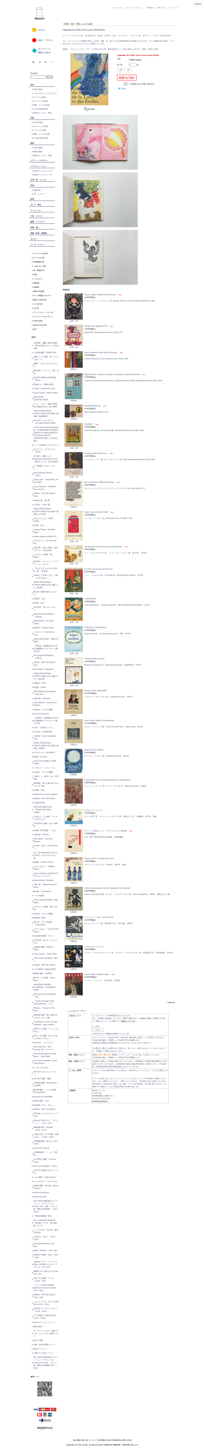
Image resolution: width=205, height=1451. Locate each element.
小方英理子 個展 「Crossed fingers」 (44, 1160)
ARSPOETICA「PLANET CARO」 (43, 622)
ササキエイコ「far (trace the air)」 (44, 542)
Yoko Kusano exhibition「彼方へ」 (45, 959)
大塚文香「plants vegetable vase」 (44, 737)
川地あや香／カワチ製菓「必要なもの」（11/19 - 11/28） (46, 1135)
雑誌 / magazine (40, 300)
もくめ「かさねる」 (41, 1067)
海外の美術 (37, 152)
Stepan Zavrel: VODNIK (94, 750)
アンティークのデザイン (43, 317)
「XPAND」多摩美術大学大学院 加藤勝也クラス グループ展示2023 (45, 648)
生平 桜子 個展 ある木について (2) (45, 1171)
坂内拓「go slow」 (41, 757)
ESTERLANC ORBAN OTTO (96, 326)
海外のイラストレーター (43, 175)
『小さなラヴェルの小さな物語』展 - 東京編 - (45, 569)
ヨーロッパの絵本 (40, 101)
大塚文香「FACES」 (41, 835)
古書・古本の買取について (44, 1345)
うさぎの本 (37, 304)
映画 (32, 199)
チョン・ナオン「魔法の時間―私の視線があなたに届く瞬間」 (46, 405)
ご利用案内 (149, 8)
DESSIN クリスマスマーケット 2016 (46, 1114)
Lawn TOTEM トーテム (43, 728)
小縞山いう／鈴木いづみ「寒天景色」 (46, 777)
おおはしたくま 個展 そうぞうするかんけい (45, 818)
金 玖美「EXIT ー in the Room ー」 (45, 847)
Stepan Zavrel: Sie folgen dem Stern (99, 858)
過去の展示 (37, 1327)
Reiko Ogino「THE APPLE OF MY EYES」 (45, 481)
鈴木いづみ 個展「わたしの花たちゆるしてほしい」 (45, 1037)
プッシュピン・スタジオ (43, 312)
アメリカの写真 (39, 130)
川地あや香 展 (39, 803)
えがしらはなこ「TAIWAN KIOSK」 (44, 867)
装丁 (35, 329)
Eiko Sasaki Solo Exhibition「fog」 (44, 995)
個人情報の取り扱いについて (84, 1440)
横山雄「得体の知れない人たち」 (45, 593)
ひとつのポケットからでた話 (45, 1181)
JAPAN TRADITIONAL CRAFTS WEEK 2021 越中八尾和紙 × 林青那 (46, 745)
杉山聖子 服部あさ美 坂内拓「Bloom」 (44, 378)
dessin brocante (40, 325)
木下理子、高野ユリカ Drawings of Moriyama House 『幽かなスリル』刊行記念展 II (45, 459)
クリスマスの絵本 (40, 253)
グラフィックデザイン (39, 160)
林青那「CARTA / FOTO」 (43, 862)
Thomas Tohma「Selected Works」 (44, 530)
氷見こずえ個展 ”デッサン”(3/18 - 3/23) (43, 1279)
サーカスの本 (38, 258)
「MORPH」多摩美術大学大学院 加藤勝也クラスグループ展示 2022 (45, 720)
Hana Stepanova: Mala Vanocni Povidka (101, 352)
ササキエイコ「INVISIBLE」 (44, 752)
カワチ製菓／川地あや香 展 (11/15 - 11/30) (44, 1316)
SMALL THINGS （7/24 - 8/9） (45, 1250)
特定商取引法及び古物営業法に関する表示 (115, 1440)
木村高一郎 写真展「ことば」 (45, 830)
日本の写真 (37, 122)
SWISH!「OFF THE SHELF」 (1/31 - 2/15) (45, 1296)
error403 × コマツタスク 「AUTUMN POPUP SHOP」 (45, 421)
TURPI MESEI (90, 599)
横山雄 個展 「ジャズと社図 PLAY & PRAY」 (45, 1091)
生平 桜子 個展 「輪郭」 (43, 1079)
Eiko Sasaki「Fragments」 (44, 669)
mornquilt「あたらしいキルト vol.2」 (45, 941)
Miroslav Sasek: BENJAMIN (95, 691)
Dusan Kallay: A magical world (96, 974)
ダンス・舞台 (35, 205)
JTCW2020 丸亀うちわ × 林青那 (45, 824)
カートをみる (118, 8)
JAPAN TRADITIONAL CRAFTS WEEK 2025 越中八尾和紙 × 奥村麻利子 (46, 413)
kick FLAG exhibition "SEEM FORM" (44, 762)
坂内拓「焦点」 (39, 603)
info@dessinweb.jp (100, 1101)
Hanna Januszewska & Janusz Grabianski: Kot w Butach (107, 888)
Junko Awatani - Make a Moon (45, 393)
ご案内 (33, 337)
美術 (32, 143)
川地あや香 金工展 (41, 500)
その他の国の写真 (40, 138)
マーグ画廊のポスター (42, 296)
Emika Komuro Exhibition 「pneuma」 (43, 615)
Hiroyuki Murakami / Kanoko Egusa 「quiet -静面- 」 (44, 1055)
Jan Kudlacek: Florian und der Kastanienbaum (103, 547)
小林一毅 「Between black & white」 (45, 885)
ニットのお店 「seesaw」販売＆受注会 (45, 1231)
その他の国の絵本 (40, 109)
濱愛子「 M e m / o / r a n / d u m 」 (45, 365)
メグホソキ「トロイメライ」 (45, 768)
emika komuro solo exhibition (45, 794)
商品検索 (34, 73)
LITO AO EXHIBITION (42, 732)
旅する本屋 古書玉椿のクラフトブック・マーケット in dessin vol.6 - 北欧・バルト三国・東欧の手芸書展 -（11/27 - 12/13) (45, 1206)
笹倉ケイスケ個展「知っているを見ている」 (46, 358)
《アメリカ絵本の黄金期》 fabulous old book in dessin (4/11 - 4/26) (44, 1288)
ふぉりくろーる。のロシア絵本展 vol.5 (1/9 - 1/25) (46, 1303)
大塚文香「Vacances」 (42, 698)
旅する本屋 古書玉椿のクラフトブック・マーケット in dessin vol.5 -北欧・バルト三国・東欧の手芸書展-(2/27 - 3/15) (45, 1362)
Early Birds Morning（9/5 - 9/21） (44, 1245)
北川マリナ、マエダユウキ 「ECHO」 (44, 450)
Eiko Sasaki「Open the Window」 (42, 840)
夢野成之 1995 (39, 918)
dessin (30, 1)
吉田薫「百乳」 (39, 790)
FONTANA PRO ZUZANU (94, 659)
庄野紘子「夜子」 (40, 683)
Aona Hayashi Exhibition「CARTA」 (43, 656)
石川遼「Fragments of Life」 (45, 389)
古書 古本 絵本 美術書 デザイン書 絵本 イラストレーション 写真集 (115, 20)
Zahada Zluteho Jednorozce (96, 453)
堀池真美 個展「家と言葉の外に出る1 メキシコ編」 (45, 1016)
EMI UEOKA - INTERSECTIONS (40, 398)
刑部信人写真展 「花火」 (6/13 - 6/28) (45, 1256)
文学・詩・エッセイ (38, 180)
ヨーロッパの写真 (40, 126)
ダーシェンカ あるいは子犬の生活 (98, 917)
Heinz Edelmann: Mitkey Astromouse (99, 482)
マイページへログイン (134, 8)
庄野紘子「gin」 (40, 599)
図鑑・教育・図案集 (38, 233)
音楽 (32, 185)
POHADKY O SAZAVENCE (95, 627)
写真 (32, 118)
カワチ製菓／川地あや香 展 (44, 969)
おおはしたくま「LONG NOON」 (43, 519)
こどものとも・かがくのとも (45, 93)
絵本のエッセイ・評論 (42, 113)
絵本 (32, 85)
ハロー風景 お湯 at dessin (44, 1177)
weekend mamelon (41, 1192)
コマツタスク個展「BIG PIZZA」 (43, 555)
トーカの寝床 (38, 896)
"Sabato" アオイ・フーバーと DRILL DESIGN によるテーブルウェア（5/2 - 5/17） (45, 1264)
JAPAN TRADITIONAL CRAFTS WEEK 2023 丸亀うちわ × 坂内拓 (46, 585)
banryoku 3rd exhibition (43, 1097)
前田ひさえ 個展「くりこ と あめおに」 (45, 1030)
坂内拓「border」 (40, 687)
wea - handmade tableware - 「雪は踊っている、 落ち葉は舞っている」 (45, 1223)
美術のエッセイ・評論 (42, 155)
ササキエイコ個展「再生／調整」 (45, 908)
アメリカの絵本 (39, 97)
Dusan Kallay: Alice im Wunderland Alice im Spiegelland (107, 780)
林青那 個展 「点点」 (42, 1101)
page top (171, 1002)
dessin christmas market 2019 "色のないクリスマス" (45, 874)
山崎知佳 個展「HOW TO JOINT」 (43, 948)
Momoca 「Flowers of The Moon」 (44, 1009)
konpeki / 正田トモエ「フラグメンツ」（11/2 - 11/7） (45, 1121)
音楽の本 (37, 190)
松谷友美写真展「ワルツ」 (44, 936)
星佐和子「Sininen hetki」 (44, 628)
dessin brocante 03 (41, 714)
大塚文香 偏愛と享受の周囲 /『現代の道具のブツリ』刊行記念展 (46, 345)
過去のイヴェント (40, 1349)
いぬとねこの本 (39, 266)
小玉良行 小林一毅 (41, 505)
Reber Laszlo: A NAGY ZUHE (96, 512)
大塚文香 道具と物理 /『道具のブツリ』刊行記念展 (45, 549)
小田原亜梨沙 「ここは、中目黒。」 (45, 1153)
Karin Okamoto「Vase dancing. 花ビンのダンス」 (44, 1048)
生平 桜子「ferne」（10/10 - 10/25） (44, 1238)
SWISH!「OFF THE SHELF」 (45, 798)
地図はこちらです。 (129, 1021)
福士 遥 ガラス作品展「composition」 (42, 923)
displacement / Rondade (43, 880)
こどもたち (37, 279)
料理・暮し (34, 227)
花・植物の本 (38, 270)
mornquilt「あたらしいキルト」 (44, 608)
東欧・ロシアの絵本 (41, 105)
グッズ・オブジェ (37, 245)
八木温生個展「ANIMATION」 (45, 352)
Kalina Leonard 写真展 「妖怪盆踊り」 (45, 901)
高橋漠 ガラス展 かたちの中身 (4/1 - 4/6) (45, 1272)
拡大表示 (91, 109)
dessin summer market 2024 (45, 536)
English (198, 4)
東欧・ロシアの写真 (41, 134)
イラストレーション (38, 166)
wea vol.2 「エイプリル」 (43, 1043)
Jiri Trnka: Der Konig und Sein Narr (98, 569)
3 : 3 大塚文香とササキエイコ (46, 445)
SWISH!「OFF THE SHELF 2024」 (44, 494)
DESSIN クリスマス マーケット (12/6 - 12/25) (45, 1309)
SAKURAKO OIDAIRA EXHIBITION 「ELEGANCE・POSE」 (45, 987)
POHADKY (89, 424)
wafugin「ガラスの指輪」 (43, 710)
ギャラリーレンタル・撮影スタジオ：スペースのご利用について (46, 1333)
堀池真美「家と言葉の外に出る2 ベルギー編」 (46, 784)
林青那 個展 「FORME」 (43, 973)
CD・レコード (39, 194)
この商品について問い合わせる (141, 84)
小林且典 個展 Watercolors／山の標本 (45, 1084)
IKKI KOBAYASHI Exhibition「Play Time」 (44, 692)
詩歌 (35, 274)
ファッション (35, 210)
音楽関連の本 (38, 262)
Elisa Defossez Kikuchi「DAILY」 (42, 474)
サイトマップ (173, 8)
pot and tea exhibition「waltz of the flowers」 (45, 1062)
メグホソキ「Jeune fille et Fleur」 (44, 633)
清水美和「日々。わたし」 (44, 1105)
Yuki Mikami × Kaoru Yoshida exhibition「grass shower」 (45, 1023)
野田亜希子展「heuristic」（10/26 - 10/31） (44, 1128)
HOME (66, 24)
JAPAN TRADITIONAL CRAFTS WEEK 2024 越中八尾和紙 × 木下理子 (46, 511)
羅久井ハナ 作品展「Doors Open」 (44, 979)
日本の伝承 (37, 321)
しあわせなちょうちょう (94, 946)
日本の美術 (37, 148)
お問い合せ (160, 8)
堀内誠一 (37, 283)
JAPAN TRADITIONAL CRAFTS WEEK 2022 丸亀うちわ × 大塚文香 (46, 676)
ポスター (34, 239)
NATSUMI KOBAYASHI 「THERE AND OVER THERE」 (42, 809)
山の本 (36, 308)
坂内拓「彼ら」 (39, 525)
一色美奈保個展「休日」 (43, 1216)
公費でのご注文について (43, 1353)
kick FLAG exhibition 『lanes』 (46, 1166)
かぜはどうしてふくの (93, 810)
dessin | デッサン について (44, 1322)
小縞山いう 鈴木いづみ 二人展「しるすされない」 (45, 576)
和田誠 (36, 287)
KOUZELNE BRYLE (92, 406)
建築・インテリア (37, 222)
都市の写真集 (38, 291)
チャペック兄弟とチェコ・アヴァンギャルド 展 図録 (105, 831)
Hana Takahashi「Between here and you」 (44, 488)
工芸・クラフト (36, 216)
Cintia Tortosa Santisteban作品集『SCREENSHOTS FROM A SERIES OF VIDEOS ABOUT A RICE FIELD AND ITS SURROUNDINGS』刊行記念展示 (46, 434)
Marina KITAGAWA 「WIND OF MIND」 (46, 640)
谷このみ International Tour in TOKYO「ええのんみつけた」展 (45, 855)
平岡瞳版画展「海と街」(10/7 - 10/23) (46, 1142)
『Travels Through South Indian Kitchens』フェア (43, 1002)
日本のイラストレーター (43, 171)
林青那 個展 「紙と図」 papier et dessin (45, 1187)
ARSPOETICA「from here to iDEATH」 (45, 704)
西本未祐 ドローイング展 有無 (46, 372)
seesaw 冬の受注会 (41, 1148)
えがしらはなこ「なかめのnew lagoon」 (46, 930)
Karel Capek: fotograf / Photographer (99, 720)
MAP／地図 (38, 1340)
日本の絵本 (37, 89)
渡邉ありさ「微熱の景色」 (44, 384)
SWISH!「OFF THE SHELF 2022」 (44, 663)
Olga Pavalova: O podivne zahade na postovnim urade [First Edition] (112, 374)
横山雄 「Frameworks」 (43, 891)
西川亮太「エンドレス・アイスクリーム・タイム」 (46, 562)
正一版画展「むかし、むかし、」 (44, 467)
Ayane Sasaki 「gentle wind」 (45, 954)
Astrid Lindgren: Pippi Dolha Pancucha (100, 295)
